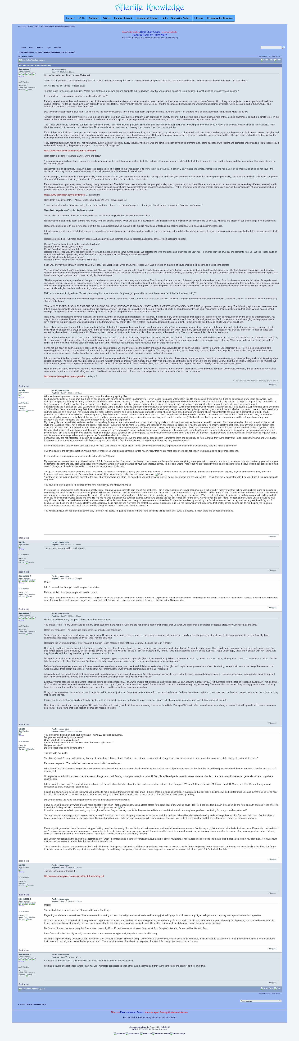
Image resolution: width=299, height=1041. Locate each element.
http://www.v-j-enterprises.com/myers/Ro (64, 376)
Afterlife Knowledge (52, 52)
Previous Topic (264, 56)
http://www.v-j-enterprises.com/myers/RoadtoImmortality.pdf (74, 876)
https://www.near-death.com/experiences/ (64, 194)
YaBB (134, 1029)
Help (31, 47)
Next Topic (276, 56)
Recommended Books (147, 18)
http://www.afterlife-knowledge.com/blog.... (160, 38)
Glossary (198, 18)
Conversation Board (26, 52)
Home (23, 47)
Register (71, 26)
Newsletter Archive (181, 18)
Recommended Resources (220, 18)
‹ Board (29, 1004)
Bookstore (93, 18)
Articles (106, 18)
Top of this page (39, 1004)
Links (164, 18)
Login (63, 26)
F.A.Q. (81, 18)
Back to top (24, 386)
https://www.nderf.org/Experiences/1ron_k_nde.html (70, 150)
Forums (39, 52)
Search (40, 47)
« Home (21, 1004)
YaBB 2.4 (165, 1027)
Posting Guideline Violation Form (159, 1017)
